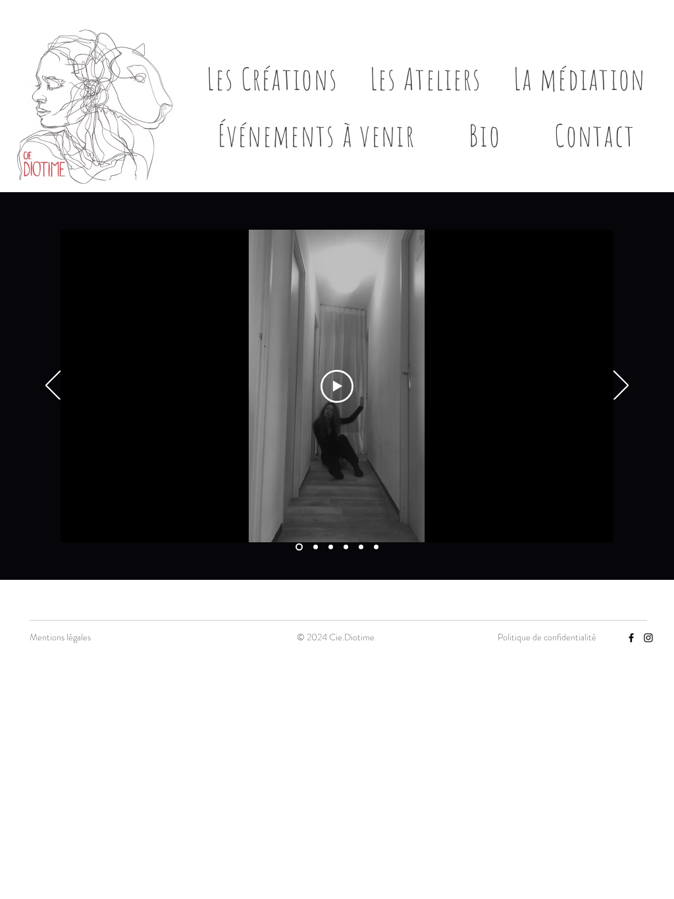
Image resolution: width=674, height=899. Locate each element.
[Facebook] (631, 638)
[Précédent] (53, 386)
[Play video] (337, 386)
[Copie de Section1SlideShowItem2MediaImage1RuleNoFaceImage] (330, 547)
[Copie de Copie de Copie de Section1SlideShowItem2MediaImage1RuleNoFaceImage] (361, 547)
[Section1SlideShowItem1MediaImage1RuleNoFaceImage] (299, 547)
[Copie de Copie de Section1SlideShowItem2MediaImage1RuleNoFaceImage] (346, 547)
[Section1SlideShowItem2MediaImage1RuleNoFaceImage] (315, 547)
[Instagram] (648, 638)
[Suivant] (621, 386)
